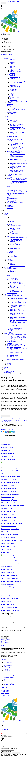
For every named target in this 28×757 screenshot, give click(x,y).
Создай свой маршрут (13, 1)
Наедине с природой (15, 87)
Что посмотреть (11, 74)
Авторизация (4, 1)
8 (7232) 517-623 (5, 693)
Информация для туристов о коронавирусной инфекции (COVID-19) (17, 191)
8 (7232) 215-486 (5, 690)
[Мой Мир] (6, 432)
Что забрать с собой (15, 97)
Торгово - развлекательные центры (18, 101)
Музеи (11, 106)
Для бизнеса (10, 206)
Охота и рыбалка (14, 90)
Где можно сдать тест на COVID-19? (16, 189)
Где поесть (9, 67)
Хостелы (12, 64)
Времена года (10, 119)
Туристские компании (12, 112)
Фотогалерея (10, 104)
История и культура (15, 77)
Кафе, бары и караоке (15, 71)
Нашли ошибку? (15, 752)
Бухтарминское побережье (16, 124)
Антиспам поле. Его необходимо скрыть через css (13, 622)
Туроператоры (13, 113)
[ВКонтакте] (1, 432)
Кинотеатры (13, 85)
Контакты (9, 205)
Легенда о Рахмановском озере (17, 166)
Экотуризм (12, 75)
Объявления (10, 208)
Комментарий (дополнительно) (9, 748)
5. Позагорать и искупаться (16, 147)
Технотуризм (13, 78)
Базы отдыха (13, 62)
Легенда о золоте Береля (16, 159)
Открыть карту (10, 421)
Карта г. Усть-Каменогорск (16, 127)
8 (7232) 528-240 (5, 691)
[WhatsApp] (10, 432)
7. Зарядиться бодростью (16, 150)
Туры (8, 116)
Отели (11, 60)
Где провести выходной (16, 82)
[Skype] (12, 432)
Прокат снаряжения (15, 86)
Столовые (12, 73)
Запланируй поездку (9, 110)
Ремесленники (13, 100)
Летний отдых (13, 120)
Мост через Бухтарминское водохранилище (13, 200)
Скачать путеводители (6, 54)
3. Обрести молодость (15, 144)
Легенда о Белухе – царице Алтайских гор (16, 168)
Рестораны (12, 70)
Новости (9, 102)
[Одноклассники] (3, 432)
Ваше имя (3, 625)
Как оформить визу (11, 185)
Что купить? (10, 96)
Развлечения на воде (15, 91)
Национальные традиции (13, 173)
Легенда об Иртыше (15, 152)
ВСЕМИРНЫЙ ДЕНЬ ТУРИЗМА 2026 (17, 178)
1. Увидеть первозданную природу (18, 141)
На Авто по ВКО (14, 131)
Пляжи (11, 94)
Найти (2, 738)
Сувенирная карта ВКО (16, 135)
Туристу (6, 58)
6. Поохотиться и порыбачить (17, 148)
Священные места (8, 372)
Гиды (8, 117)
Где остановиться (11, 59)
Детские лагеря (13, 66)
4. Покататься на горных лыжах (18, 146)
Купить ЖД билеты (6, 641)
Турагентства (13, 114)
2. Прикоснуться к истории (16, 143)
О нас (5, 204)
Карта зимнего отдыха (15, 125)
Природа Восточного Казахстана (15, 174)
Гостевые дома (13, 63)
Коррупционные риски (12, 198)
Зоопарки (12, 93)
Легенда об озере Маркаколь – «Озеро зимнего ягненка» (17, 171)
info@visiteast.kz (5, 695)
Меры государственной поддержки (15, 202)
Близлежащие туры (12, 420)
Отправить (3, 751)
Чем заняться (10, 79)
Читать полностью (5, 416)
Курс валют (9, 186)
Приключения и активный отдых (18, 81)
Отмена (9, 751)
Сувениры (12, 98)
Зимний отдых (13, 121)
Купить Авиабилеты (6, 639)
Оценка (2, 629)
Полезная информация (9, 177)
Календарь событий (12, 136)
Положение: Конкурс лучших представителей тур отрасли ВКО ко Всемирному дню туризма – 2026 (18, 181)
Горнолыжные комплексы (16, 83)
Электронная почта (5, 627)
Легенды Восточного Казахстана (15, 151)
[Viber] (8, 432)
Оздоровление (13, 89)
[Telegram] (14, 432)
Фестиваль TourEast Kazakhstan (17, 109)
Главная (6, 56)
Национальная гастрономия (17, 69)
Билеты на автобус (5, 642)
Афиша (8, 105)
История (9, 175)
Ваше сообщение (5, 636)
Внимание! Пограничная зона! (14, 187)
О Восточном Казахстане (10, 137)
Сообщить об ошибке (6, 752)
